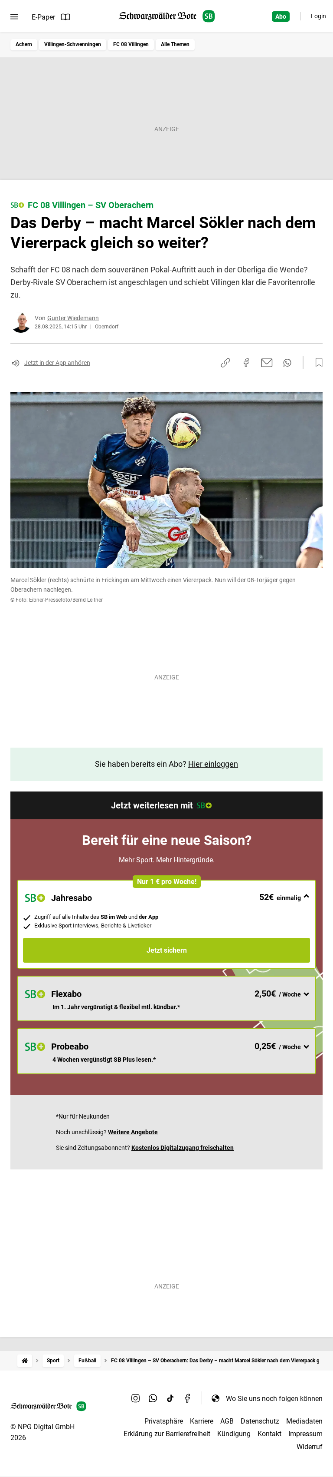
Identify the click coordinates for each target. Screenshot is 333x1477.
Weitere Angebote (133, 1132)
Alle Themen (175, 44)
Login (318, 16)
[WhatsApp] (153, 1398)
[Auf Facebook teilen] (246, 362)
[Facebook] (188, 1398)
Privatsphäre (163, 1421)
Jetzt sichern (167, 950)
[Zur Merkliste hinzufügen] (316, 362)
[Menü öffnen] (14, 17)
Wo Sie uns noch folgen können (274, 1398)
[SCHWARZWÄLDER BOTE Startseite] (166, 16)
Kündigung (234, 1434)
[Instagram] (136, 1398)
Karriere (201, 1421)
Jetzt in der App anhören (57, 362)
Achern (24, 44)
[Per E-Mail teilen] (266, 362)
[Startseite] (24, 1360)
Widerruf (310, 1447)
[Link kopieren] (225, 362)
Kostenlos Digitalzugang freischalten (182, 1147)
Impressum (305, 1434)
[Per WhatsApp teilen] (287, 362)
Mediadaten (304, 1421)
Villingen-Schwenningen (72, 44)
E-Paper (43, 17)
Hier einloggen (213, 763)
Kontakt (269, 1434)
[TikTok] (170, 1398)
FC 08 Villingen (131, 44)
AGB (227, 1421)
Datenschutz (260, 1421)
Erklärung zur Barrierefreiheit (167, 1434)
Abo (280, 16)
